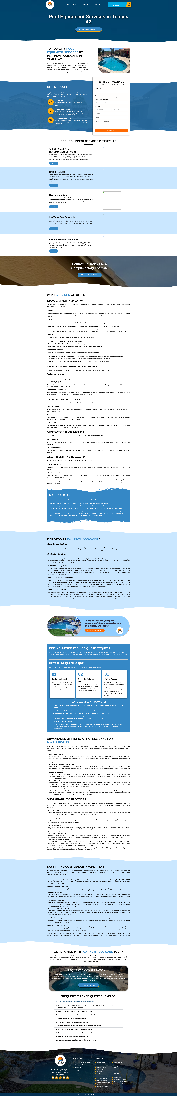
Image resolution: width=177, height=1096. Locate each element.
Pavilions (98, 99)
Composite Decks (101, 98)
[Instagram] (56, 1077)
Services (75, 4)
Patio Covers (120, 98)
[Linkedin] (64, 1077)
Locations (85, 4)
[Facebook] (53, 1077)
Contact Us (96, 4)
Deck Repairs (111, 98)
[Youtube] (67, 1077)
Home (67, 4)
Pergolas (105, 99)
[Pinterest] (60, 1077)
